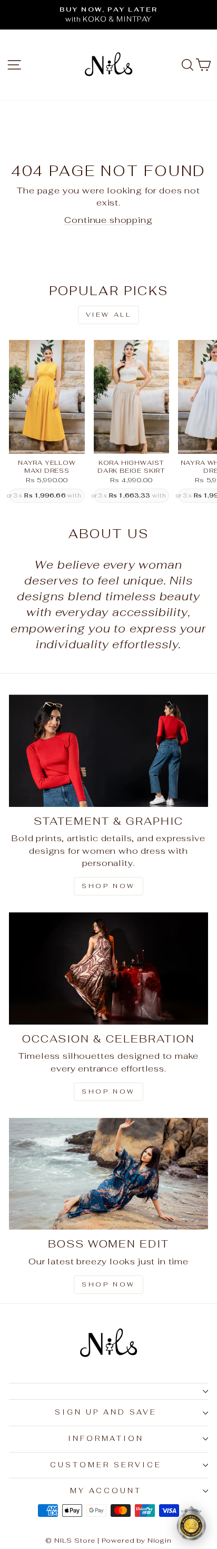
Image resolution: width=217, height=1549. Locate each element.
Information (106, 1438)
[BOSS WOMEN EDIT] (108, 1174)
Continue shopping (108, 220)
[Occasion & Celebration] (108, 968)
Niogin (159, 1540)
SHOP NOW (108, 886)
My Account (106, 1490)
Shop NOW (108, 1091)
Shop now (108, 1284)
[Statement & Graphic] (108, 751)
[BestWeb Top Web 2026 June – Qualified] (191, 1523)
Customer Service (106, 1464)
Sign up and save (106, 1412)
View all (109, 314)
